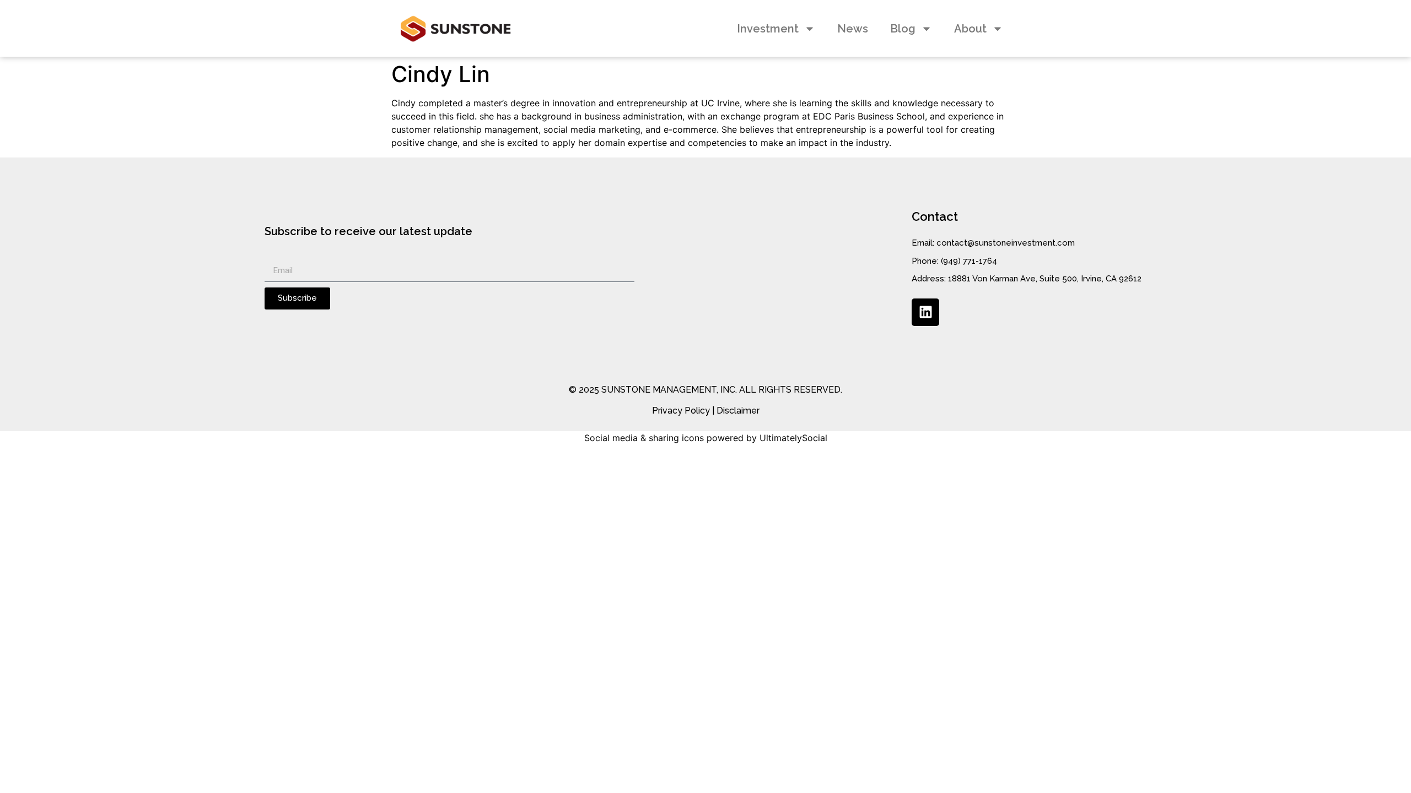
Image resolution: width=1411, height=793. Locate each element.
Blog (902, 28)
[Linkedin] (925, 312)
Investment (768, 28)
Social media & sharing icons (644, 437)
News (852, 28)
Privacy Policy (681, 410)
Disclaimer (738, 410)
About (970, 28)
